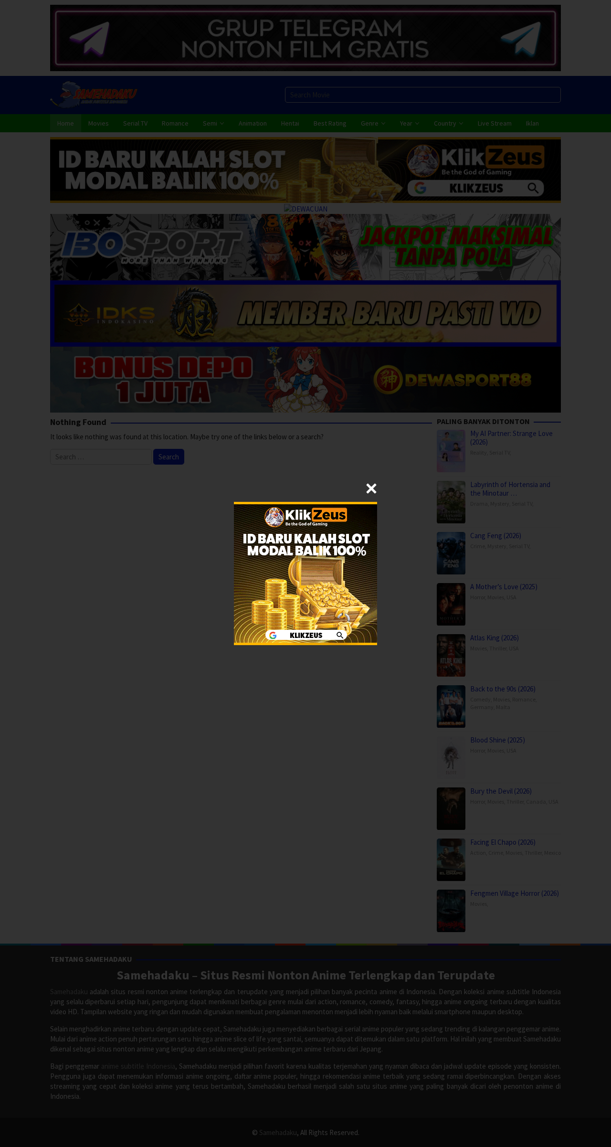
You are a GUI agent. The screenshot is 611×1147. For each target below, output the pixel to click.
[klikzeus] (305, 572)
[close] (371, 488)
